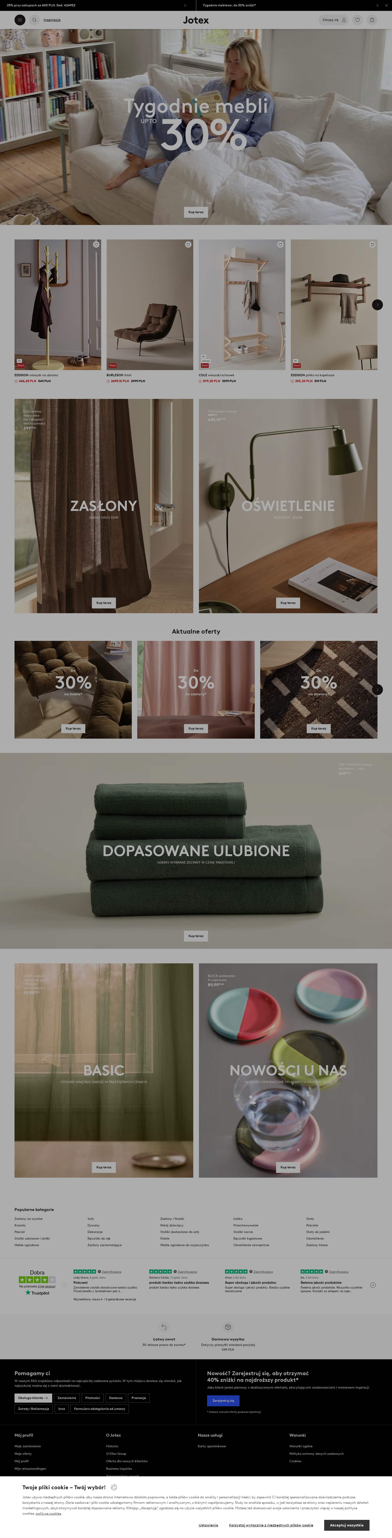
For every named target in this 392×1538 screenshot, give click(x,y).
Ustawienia (208, 1525)
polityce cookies (48, 1513)
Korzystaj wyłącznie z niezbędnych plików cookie (271, 1525)
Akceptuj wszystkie (347, 1525)
